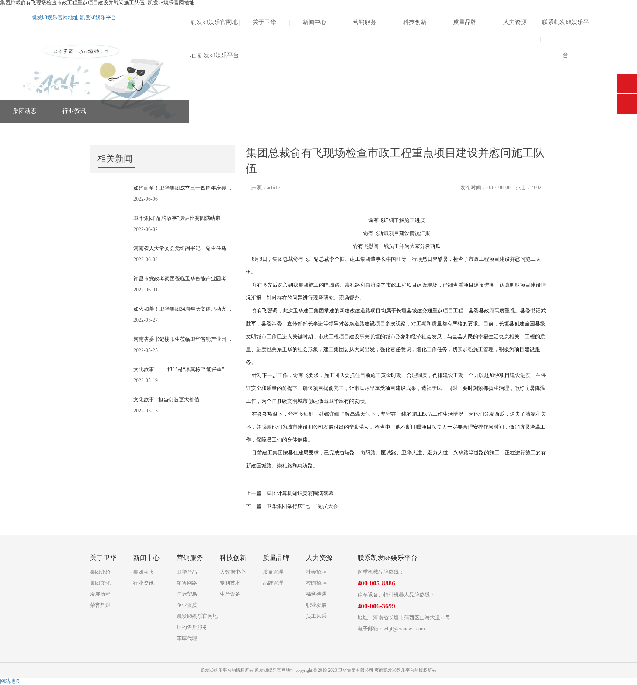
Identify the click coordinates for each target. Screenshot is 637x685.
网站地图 (10, 681)
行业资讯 (74, 111)
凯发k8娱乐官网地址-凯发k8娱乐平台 (74, 17)
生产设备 (230, 594)
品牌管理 (273, 583)
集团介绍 (100, 572)
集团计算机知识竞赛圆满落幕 (300, 493)
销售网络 (187, 583)
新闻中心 (314, 22)
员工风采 (316, 616)
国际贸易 (187, 594)
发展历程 (100, 594)
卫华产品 (187, 572)
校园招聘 (316, 583)
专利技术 (230, 583)
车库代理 (187, 638)
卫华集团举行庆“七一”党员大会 (302, 506)
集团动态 (24, 111)
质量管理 (273, 572)
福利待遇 (316, 594)
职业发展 (316, 605)
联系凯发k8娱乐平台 (565, 38)
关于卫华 (264, 22)
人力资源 (515, 22)
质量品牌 (465, 22)
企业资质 (187, 605)
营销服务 (364, 22)
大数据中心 (233, 572)
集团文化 (100, 583)
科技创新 (415, 22)
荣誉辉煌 (100, 605)
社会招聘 (316, 572)
